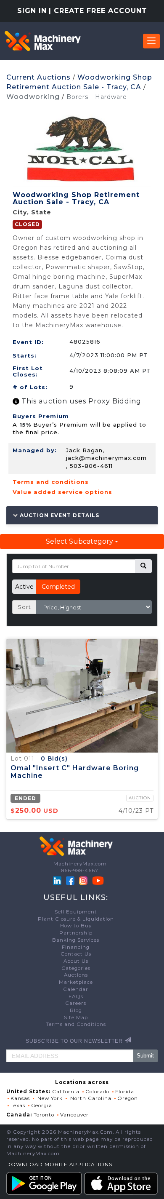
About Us (75, 961)
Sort (24, 607)
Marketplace (76, 982)
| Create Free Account (98, 11)
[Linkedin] (58, 880)
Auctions (76, 975)
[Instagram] (84, 880)
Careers (75, 1003)
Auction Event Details (58, 515)
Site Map (76, 1017)
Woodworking (33, 97)
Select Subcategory (80, 541)
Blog (76, 1010)
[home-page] (42, 40)
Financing (76, 947)
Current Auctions (38, 77)
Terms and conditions (51, 481)
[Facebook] (70, 880)
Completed (58, 586)
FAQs (76, 996)
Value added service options (62, 492)
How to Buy (76, 926)
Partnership (76, 933)
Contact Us (76, 954)
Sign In (32, 11)
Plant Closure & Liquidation (76, 919)
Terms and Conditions (76, 1024)
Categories (75, 968)
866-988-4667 (79, 870)
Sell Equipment (76, 912)
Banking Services (75, 940)
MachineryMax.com (80, 864)
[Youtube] (98, 880)
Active (24, 586)
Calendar (75, 989)
